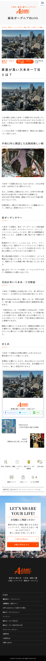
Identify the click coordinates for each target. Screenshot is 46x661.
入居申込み (6, 638)
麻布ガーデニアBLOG (10, 621)
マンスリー (6, 616)
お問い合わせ (7, 642)
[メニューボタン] (42, 3)
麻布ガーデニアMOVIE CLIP (13, 625)
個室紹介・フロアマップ (11, 599)
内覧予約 (6, 634)
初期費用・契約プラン (10, 603)
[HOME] (20, 587)
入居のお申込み (21, 539)
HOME (5, 595)
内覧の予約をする (21, 544)
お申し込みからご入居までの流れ (14, 608)
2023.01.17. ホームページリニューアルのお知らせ (27, 489)
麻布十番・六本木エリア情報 (24, 62)
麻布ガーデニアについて (11, 612)
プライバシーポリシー (10, 629)
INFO (5, 489)
